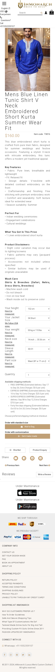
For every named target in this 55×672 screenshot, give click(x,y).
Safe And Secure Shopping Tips (16, 618)
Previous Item (13, 465)
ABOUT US (7, 566)
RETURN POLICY (9, 580)
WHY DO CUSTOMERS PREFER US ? (18, 611)
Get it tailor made (29, 436)
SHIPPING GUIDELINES (12, 590)
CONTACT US (8, 552)
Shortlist (17, 450)
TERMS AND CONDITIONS (14, 587)
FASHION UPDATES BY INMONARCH (18, 632)
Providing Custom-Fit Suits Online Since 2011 (23, 629)
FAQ (4, 559)
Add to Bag (29, 426)
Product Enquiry (40, 450)
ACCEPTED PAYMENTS (12, 583)
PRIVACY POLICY (10, 594)
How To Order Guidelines (13, 615)
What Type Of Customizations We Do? (19, 622)
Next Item (43, 465)
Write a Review (44, 474)
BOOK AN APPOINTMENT (13, 563)
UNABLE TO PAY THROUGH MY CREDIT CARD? (23, 597)
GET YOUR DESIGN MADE (13, 556)
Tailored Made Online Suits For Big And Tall (22, 625)
